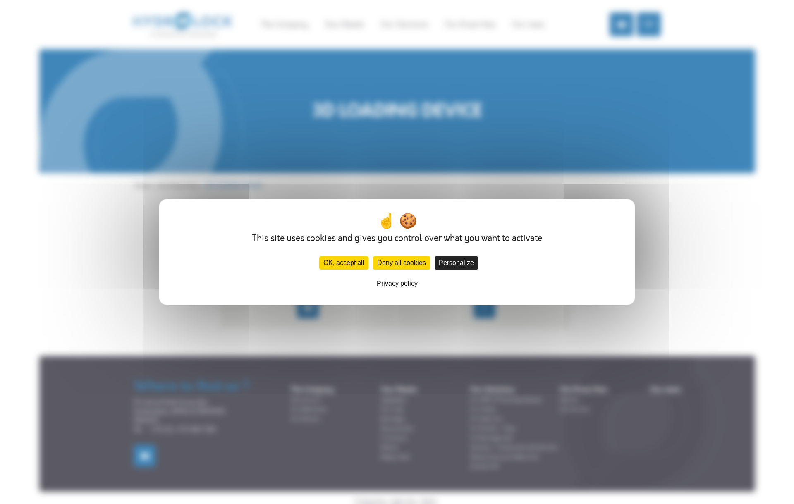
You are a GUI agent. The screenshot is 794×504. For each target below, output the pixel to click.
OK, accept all (343, 262)
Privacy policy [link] (397, 283)
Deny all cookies (401, 262)
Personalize (456, 262)
